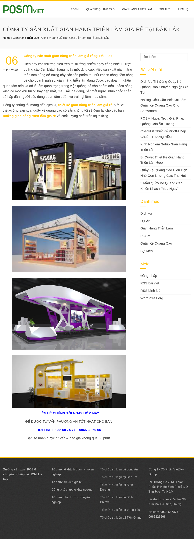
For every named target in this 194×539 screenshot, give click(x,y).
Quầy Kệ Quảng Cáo (100, 9)
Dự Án (145, 221)
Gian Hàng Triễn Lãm (137, 9)
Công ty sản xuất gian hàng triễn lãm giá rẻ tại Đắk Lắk (68, 56)
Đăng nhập (148, 276)
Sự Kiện (146, 251)
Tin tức (165, 9)
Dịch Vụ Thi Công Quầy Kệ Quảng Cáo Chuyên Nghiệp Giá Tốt (164, 87)
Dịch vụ (146, 213)
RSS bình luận (151, 291)
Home (6, 37)
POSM (75, 9)
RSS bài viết (149, 283)
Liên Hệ (183, 9)
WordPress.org (151, 298)
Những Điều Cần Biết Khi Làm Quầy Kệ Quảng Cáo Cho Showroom (163, 105)
